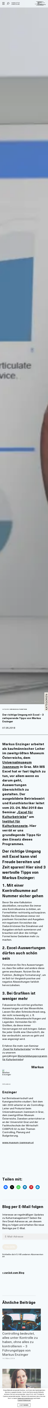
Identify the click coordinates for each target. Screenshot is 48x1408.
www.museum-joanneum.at (18, 1142)
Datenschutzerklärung (25, 1398)
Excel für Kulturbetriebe (17, 814)
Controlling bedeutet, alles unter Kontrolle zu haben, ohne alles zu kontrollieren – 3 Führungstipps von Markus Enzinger (20, 1343)
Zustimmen (23, 1405)
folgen (10, 1247)
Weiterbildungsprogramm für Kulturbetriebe (24, 1057)
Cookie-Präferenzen (24, 1400)
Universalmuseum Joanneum (17, 764)
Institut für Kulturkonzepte (15, 823)
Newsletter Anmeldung (16, 3)
